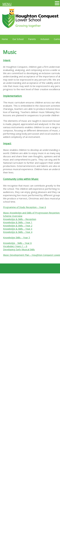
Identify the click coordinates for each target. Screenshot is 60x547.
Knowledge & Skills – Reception (19, 219)
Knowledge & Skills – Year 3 (17, 228)
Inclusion (44, 39)
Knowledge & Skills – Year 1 (17, 222)
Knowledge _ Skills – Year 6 (17, 242)
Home (5, 39)
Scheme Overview (12, 215)
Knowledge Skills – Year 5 (16, 237)
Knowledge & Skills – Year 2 (17, 225)
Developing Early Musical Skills (19, 249)
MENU (7, 4)
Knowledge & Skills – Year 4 (17, 231)
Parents (32, 39)
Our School (18, 39)
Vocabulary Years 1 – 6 (15, 246)
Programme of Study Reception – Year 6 (24, 207)
